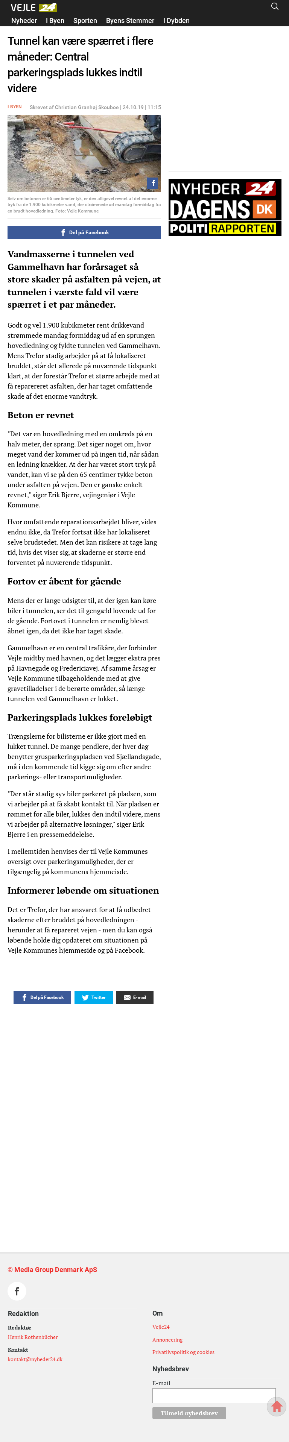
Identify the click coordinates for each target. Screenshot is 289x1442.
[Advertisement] (124, 1162)
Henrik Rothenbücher (33, 1336)
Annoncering (167, 1339)
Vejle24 (160, 1326)
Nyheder (24, 20)
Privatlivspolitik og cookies (183, 1351)
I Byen (55, 20)
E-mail (161, 1383)
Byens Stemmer (130, 20)
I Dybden (176, 20)
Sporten (85, 20)
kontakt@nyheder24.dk (35, 1359)
